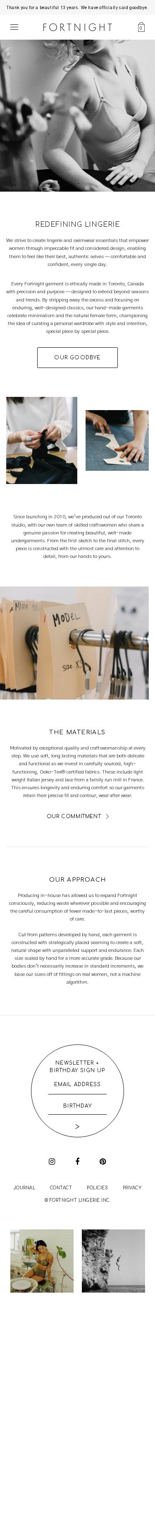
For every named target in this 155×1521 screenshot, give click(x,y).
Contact (61, 1188)
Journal (25, 1188)
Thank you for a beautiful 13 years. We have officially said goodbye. (77, 8)
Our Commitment (74, 816)
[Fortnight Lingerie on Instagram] (52, 1161)
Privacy (132, 1188)
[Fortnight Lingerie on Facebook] (77, 1161)
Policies (97, 1188)
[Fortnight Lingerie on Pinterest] (103, 1161)
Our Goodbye (77, 358)
